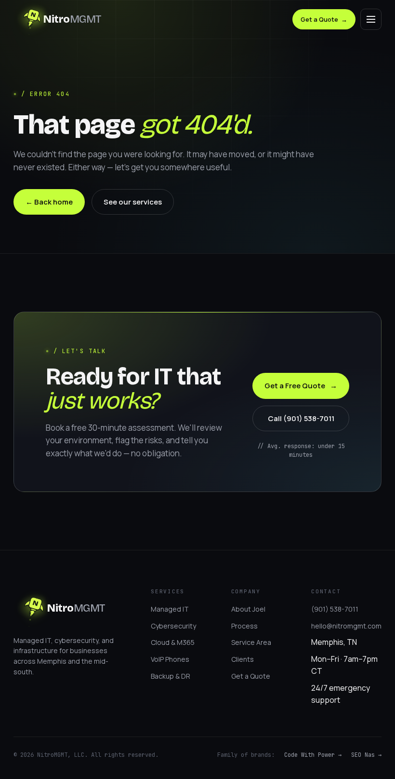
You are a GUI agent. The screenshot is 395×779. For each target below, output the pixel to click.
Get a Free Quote (300, 386)
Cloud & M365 (173, 642)
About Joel (248, 609)
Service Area (251, 642)
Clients (242, 659)
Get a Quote (324, 19)
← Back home (49, 202)
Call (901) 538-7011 (301, 418)
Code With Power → (313, 755)
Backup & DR (170, 676)
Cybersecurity (173, 625)
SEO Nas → (366, 755)
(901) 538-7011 (334, 609)
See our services (133, 202)
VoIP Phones (170, 659)
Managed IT (170, 609)
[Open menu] (371, 19)
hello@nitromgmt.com (346, 625)
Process (244, 625)
